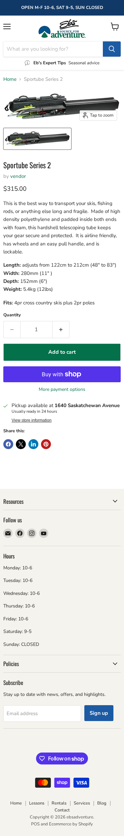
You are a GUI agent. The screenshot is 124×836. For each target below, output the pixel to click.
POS (35, 824)
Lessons (36, 803)
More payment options (62, 389)
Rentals (59, 803)
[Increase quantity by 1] (61, 329)
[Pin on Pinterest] (46, 444)
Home (10, 79)
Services (82, 803)
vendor (18, 176)
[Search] (112, 49)
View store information (32, 420)
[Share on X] (21, 444)
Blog (101, 803)
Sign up (99, 713)
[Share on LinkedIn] (33, 444)
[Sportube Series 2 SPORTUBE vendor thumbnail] (37, 138)
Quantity (12, 315)
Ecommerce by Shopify (71, 824)
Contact (62, 810)
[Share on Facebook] (8, 444)
